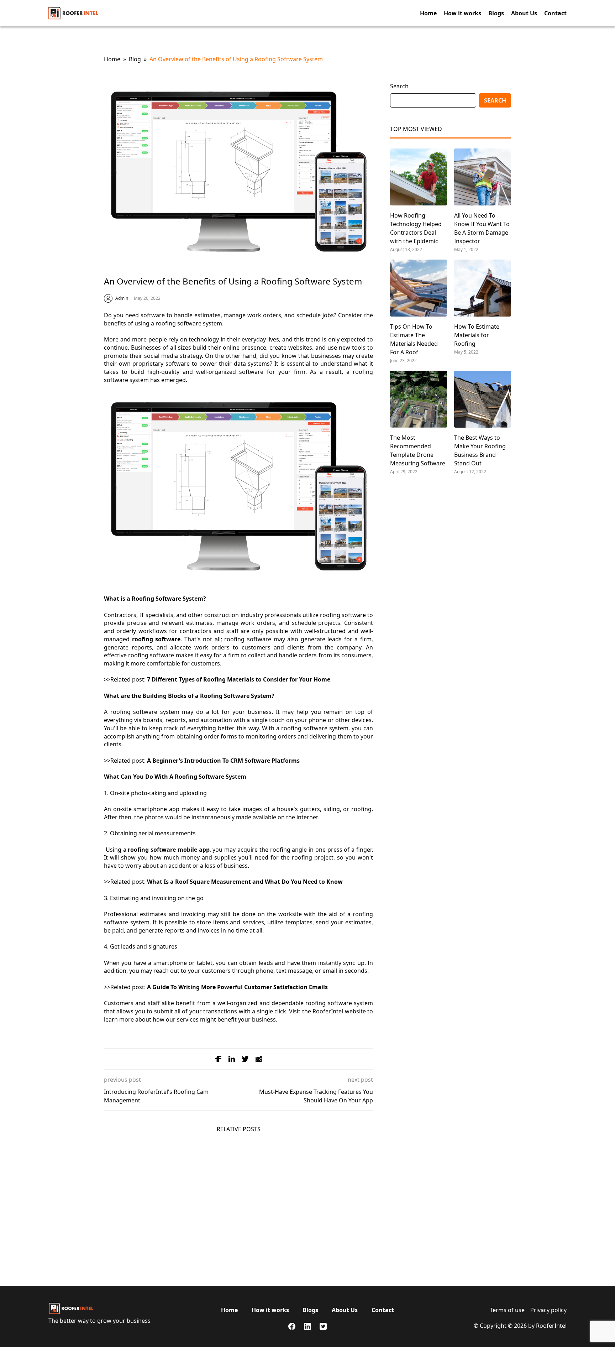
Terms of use (507, 1310)
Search (495, 100)
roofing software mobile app (168, 849)
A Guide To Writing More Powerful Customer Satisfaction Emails (237, 987)
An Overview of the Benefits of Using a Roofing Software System (236, 59)
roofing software (156, 639)
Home (428, 13)
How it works (462, 13)
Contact (555, 13)
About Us (524, 13)
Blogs (496, 13)
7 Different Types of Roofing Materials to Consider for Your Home (238, 679)
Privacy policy (548, 1310)
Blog (135, 59)
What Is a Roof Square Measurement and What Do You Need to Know (245, 882)
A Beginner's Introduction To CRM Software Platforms (223, 760)
